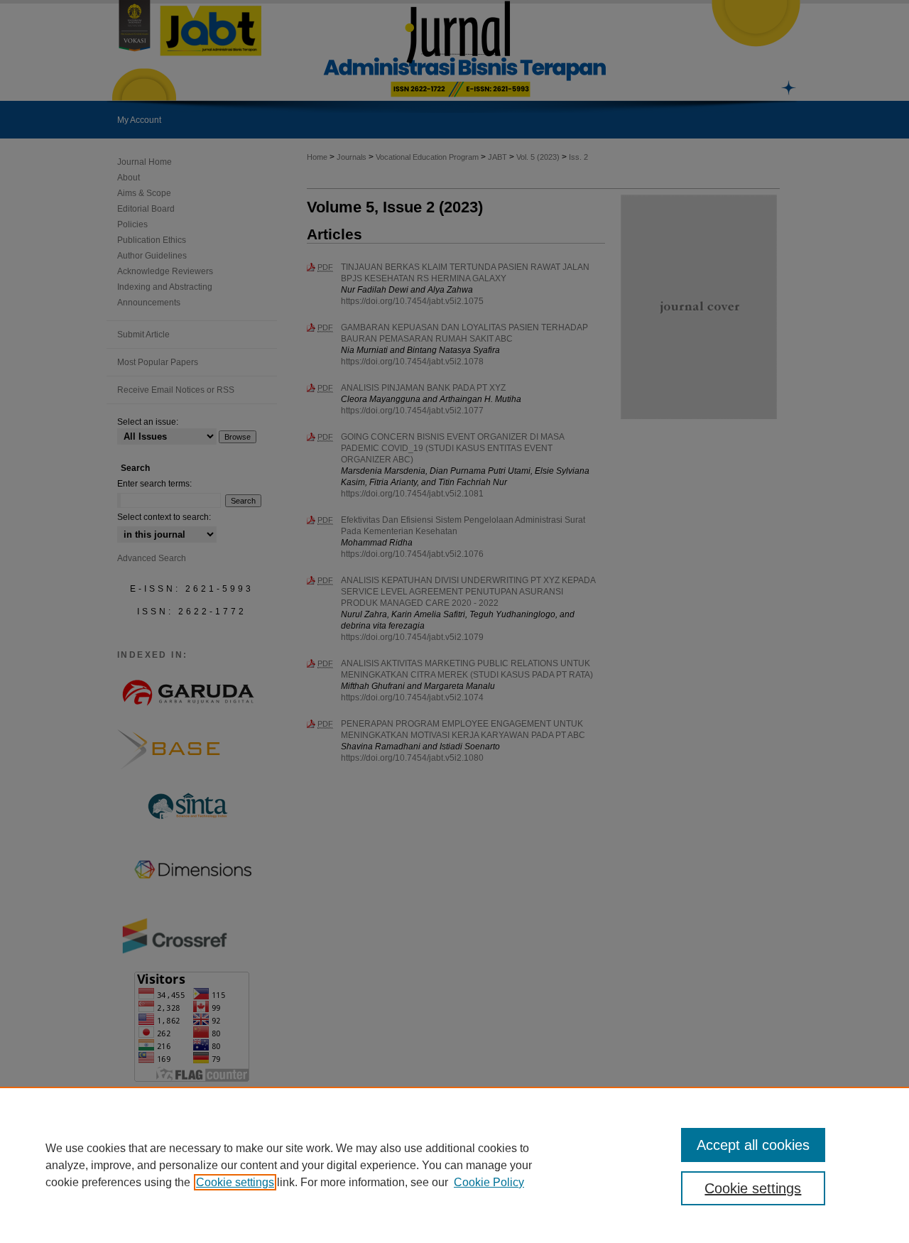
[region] (454, 1165)
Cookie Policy (489, 1182)
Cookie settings (235, 1182)
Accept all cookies (753, 1145)
